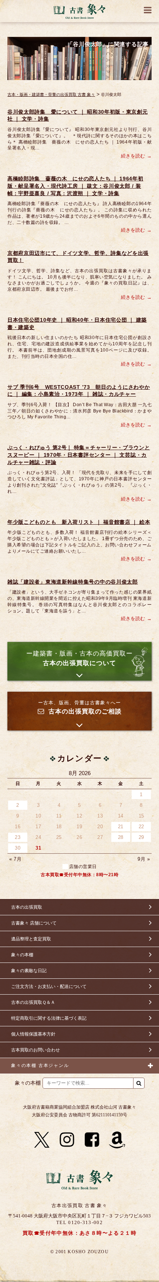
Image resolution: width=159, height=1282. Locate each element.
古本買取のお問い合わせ (35, 1050)
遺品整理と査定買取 (31, 938)
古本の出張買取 (26, 907)
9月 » (144, 859)
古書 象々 (79, 11)
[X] (41, 1140)
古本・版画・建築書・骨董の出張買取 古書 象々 (51, 94)
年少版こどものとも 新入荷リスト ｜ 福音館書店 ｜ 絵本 (78, 522)
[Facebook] (92, 1140)
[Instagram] (67, 1140)
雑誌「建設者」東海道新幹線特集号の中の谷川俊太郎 (72, 582)
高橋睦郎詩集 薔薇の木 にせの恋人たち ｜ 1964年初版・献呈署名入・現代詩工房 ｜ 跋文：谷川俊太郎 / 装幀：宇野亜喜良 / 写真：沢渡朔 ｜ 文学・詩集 (75, 186)
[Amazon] (117, 1140)
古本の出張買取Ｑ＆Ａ (33, 1002)
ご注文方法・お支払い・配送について (49, 986)
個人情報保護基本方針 (33, 1034)
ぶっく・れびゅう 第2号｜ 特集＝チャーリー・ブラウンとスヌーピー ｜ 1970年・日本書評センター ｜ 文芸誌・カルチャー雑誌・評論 (78, 455)
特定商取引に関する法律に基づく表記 (49, 1018)
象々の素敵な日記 (29, 970)
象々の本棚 (22, 954)
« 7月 (15, 859)
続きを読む (133, 156)
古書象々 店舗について (34, 923)
